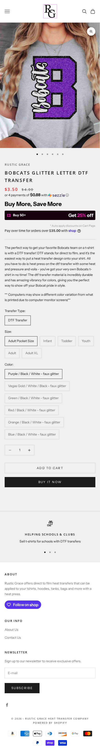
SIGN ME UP (50, 435)
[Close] (91, 306)
